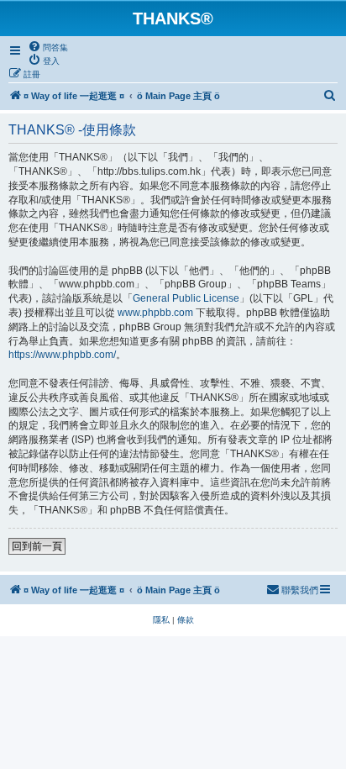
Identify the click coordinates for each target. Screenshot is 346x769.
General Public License (186, 298)
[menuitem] (48, 47)
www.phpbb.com (155, 313)
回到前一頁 (37, 546)
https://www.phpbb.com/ (62, 355)
